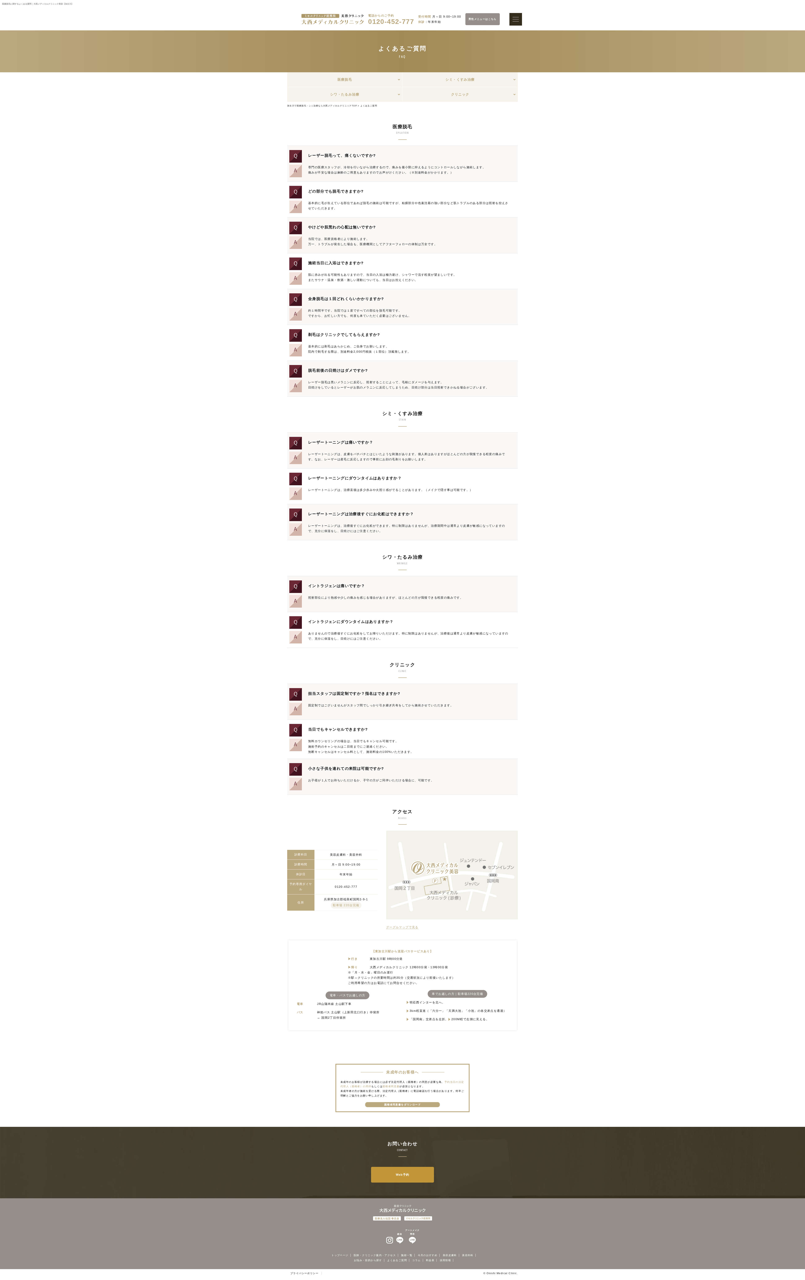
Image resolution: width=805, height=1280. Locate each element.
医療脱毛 (345, 79)
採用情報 (445, 1260)
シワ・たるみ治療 (344, 94)
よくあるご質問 (397, 1260)
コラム (416, 1260)
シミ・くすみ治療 (460, 79)
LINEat (399, 1240)
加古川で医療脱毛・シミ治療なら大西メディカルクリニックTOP (322, 106)
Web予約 (402, 1174)
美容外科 (467, 1255)
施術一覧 (406, 1255)
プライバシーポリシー (304, 1273)
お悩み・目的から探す (368, 1260)
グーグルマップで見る (402, 927)
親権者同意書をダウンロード (402, 1104)
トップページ (339, 1255)
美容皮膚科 (450, 1255)
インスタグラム (389, 1240)
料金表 (430, 1260)
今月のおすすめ (428, 1255)
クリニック (460, 94)
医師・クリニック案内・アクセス (375, 1255)
